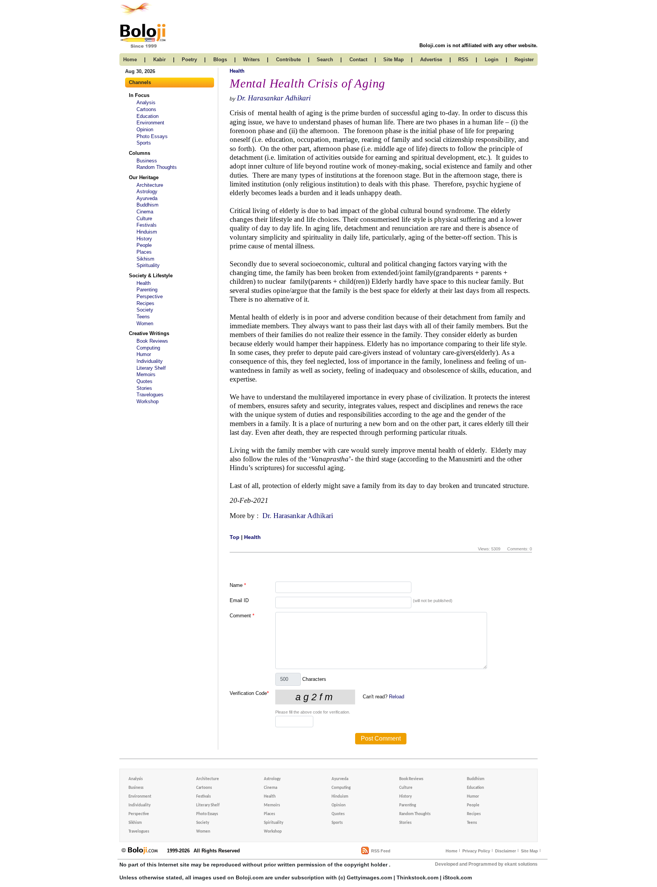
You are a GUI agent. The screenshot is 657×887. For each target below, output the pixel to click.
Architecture (149, 185)
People (144, 245)
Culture (144, 218)
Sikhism (145, 259)
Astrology (146, 191)
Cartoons (146, 109)
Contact (358, 59)
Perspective (149, 296)
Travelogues (149, 394)
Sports (143, 143)
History (144, 239)
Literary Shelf (151, 368)
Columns (139, 153)
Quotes (144, 381)
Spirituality (148, 265)
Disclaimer (505, 851)
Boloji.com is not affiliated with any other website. (478, 45)
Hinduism (146, 232)
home (130, 59)
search (325, 59)
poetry (189, 59)
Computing (148, 348)
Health (143, 283)
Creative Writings (149, 333)
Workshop (147, 401)
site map (393, 59)
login (491, 59)
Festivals (146, 225)
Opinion (144, 129)
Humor (143, 354)
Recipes (145, 303)
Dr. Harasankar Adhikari (274, 98)
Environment (150, 123)
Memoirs (146, 374)
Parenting (146, 289)
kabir (159, 59)
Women (144, 323)
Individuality (149, 361)
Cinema (144, 212)
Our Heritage (144, 177)
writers (251, 59)
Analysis (146, 102)
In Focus (139, 95)
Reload (396, 696)
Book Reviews (152, 341)
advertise (431, 59)
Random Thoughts (156, 167)
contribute (288, 59)
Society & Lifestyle (151, 275)
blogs (220, 59)
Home (451, 851)
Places (144, 252)
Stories (144, 388)
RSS (463, 59)
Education (147, 116)
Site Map (529, 851)
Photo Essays (152, 136)
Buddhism (147, 205)
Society (144, 310)
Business (146, 161)
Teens (143, 317)
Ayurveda (146, 198)
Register (524, 59)
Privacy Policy (476, 851)
